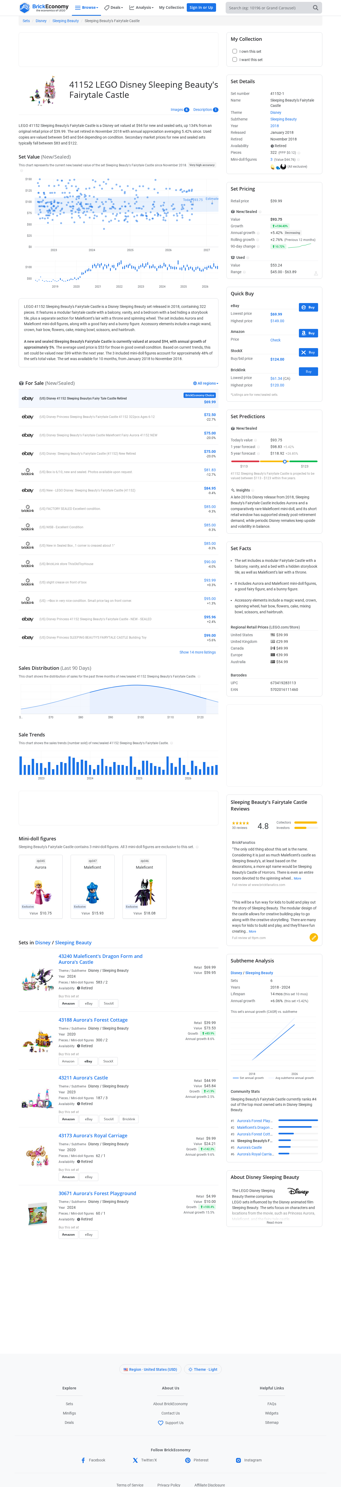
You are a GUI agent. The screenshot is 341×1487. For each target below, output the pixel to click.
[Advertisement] (119, 47)
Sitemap (272, 1422)
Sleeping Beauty (65, 21)
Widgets (271, 1413)
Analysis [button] (143, 7)
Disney (41, 21)
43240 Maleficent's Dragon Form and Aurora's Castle (101, 959)
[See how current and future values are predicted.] (316, 273)
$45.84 (210, 1086)
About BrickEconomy (170, 1404)
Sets (26, 21)
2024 (71, 976)
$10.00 (210, 1201)
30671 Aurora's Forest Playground (97, 1193)
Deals (69, 1422)
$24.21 (210, 1144)
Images (177, 109)
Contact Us (170, 1413)
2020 (71, 1034)
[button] (21, 170)
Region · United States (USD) (153, 1369)
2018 (274, 126)
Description (202, 109)
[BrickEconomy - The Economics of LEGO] (44, 8)
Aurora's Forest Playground (259, 1121)
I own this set (182, 997)
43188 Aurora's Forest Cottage (93, 1020)
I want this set (182, 1005)
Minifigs (69, 1413)
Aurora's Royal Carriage (256, 1154)
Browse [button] (89, 7)
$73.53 (210, 1028)
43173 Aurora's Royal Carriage (93, 1135)
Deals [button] (115, 7)
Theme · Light (205, 1369)
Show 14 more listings (198, 652)
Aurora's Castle (249, 1147)
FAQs (271, 1404)
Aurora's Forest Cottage (256, 1134)
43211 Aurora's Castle (83, 1077)
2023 (71, 1092)
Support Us (174, 1423)
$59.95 (210, 972)
